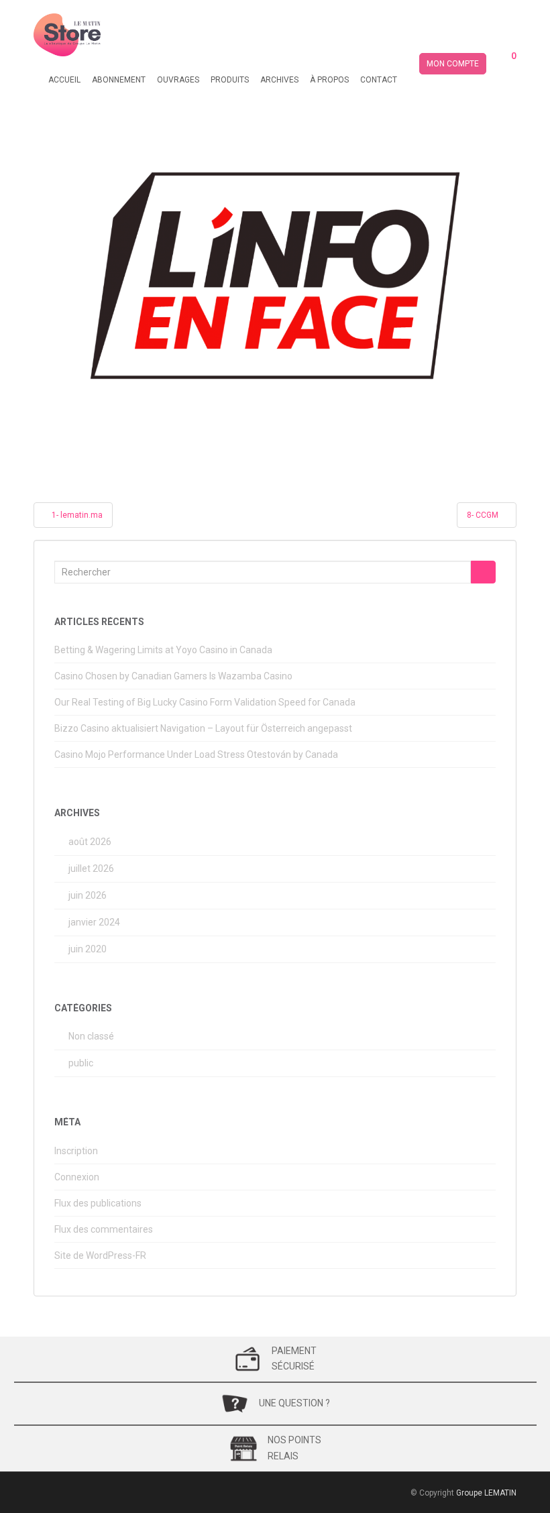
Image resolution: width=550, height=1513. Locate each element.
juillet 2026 (91, 868)
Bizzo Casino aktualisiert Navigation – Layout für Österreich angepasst (203, 728)
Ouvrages (178, 80)
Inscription (76, 1150)
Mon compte (453, 63)
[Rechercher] (483, 572)
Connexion (76, 1177)
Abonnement (119, 80)
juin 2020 (87, 949)
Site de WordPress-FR (100, 1255)
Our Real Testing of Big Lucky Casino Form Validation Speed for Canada (204, 702)
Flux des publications (98, 1203)
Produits (230, 80)
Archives (279, 80)
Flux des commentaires (103, 1229)
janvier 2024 (94, 922)
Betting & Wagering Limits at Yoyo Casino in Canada (163, 650)
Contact (378, 80)
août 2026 (89, 841)
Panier (506, 64)
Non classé (91, 1036)
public (80, 1063)
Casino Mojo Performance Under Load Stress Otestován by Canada (196, 754)
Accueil (64, 80)
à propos (329, 80)
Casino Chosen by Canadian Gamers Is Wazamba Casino (173, 676)
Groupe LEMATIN (486, 1493)
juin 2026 (87, 895)
